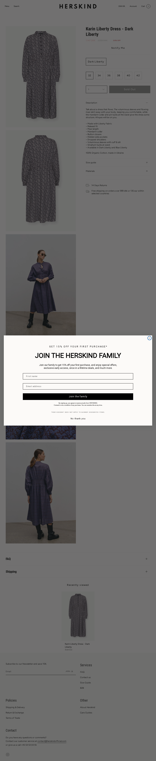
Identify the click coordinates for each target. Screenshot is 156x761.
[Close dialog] (149, 338)
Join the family (78, 396)
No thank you (78, 418)
